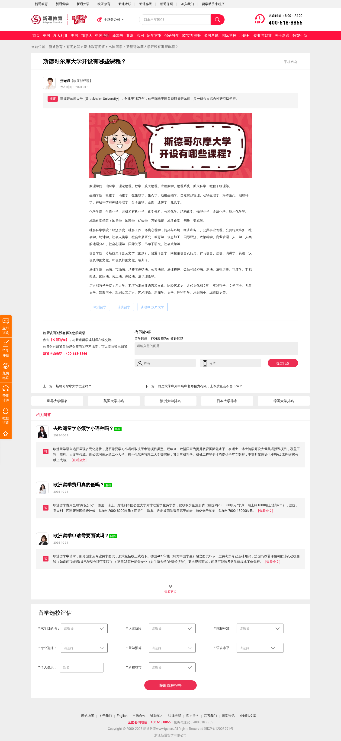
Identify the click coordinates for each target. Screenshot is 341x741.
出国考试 (211, 35)
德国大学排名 (283, 401)
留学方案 (154, 35)
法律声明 (174, 716)
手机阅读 (290, 62)
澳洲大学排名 (170, 401)
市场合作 (138, 716)
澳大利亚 (60, 35)
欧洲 (140, 35)
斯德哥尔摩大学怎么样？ (74, 386)
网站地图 (87, 716)
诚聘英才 (156, 716)
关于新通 (282, 35)
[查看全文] (79, 460)
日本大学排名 (227, 401)
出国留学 (115, 47)
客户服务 (192, 716)
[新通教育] (59, 19)
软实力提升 (191, 35)
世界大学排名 (57, 401)
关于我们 (105, 716)
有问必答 (73, 47)
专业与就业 (262, 35)
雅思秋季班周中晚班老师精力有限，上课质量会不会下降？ (200, 386)
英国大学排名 (113, 401)
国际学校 (229, 35)
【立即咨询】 (59, 340)
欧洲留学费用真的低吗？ (78, 484)
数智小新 (300, 35)
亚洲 (130, 35)
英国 (46, 35)
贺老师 (65, 81)
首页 (36, 35)
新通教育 (56, 47)
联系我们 (210, 716)
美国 (74, 35)
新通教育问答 (94, 47)
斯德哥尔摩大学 (152, 307)
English (122, 716)
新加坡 (117, 35)
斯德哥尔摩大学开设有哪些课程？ (152, 47)
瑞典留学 (123, 307)
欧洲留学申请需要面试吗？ (81, 535)
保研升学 (171, 35)
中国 (102, 35)
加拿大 (86, 35)
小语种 (244, 35)
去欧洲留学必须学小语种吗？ (83, 428)
